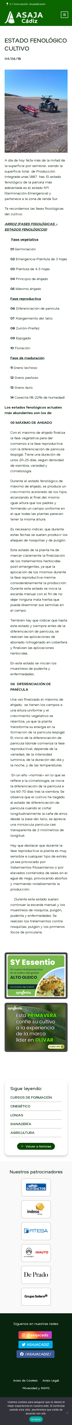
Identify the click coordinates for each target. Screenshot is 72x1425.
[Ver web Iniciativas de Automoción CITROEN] (36, 1253)
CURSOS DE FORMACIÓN (31, 1097)
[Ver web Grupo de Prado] (36, 1275)
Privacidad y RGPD (36, 1388)
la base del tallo (34, 818)
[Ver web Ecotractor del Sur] (36, 1188)
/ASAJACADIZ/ (37, 1354)
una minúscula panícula (29, 824)
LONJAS (16, 1115)
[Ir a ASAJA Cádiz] (24, 17)
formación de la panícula (30, 732)
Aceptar (36, 1419)
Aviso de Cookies (25, 1380)
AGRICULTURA (22, 1132)
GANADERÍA (20, 1124)
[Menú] (64, 14)
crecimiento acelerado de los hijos (38, 491)
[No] (67, 1413)
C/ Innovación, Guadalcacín (27, 4)
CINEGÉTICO (20, 1106)
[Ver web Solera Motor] (36, 1297)
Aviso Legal (50, 1380)
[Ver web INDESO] (36, 1209)
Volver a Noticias (37, 1146)
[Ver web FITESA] (36, 1231)
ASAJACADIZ (37, 1344)
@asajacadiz (36, 1335)
